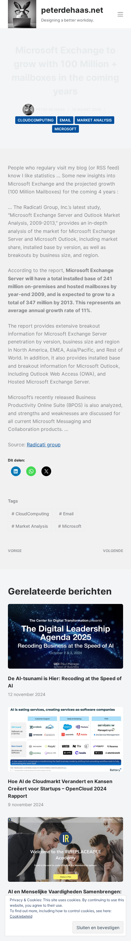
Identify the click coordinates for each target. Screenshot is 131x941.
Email (65, 120)
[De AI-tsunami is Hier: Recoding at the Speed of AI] (65, 636)
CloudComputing (36, 120)
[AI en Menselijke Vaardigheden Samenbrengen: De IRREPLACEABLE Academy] (65, 849)
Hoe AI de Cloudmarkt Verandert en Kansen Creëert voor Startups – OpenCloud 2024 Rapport (60, 788)
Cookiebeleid (21, 916)
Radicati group (44, 445)
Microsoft (65, 129)
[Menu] (120, 14)
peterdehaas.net (72, 10)
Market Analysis (94, 120)
